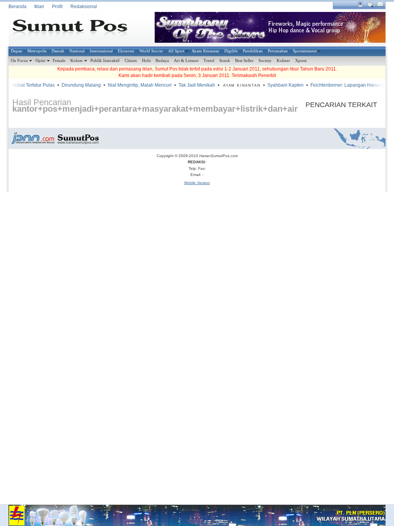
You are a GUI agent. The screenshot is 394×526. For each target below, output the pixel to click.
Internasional (101, 51)
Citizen (131, 60)
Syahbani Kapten (282, 85)
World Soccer (151, 51)
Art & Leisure (186, 60)
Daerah (58, 51)
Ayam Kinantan (205, 51)
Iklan (39, 6)
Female (59, 60)
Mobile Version (197, 183)
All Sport (176, 51)
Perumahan (278, 51)
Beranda (17, 6)
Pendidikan (253, 51)
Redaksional (83, 6)
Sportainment (305, 51)
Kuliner (283, 60)
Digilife (231, 51)
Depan (16, 51)
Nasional (77, 51)
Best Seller (244, 60)
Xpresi (301, 60)
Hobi (146, 60)
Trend (209, 60)
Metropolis (37, 51)
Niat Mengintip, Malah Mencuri (136, 85)
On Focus (19, 60)
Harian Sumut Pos (75, 29)
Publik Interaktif (105, 60)
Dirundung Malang (77, 85)
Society (265, 60)
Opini (40, 60)
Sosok (224, 60)
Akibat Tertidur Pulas (29, 85)
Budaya (162, 60)
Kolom (76, 60)
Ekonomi (126, 51)
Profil (57, 6)
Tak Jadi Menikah (193, 85)
